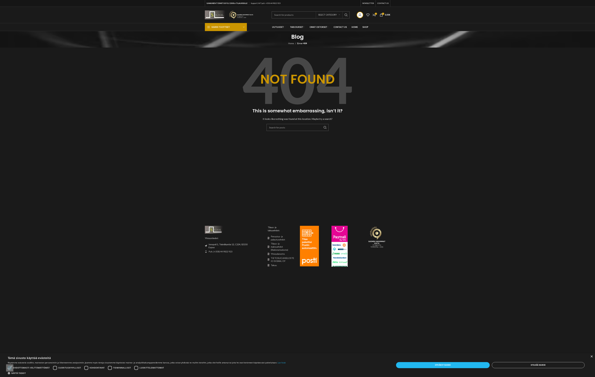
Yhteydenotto (278, 254)
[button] (147, 373)
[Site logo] (215, 14)
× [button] (591, 356)
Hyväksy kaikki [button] (443, 365)
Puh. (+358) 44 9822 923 (220, 251)
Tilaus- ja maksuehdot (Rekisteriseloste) (279, 246)
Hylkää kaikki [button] (538, 365)
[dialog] (297, 365)
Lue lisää (282, 362)
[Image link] (213, 229)
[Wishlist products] (368, 15)
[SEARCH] (346, 14)
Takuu (274, 265)
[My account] (360, 15)
